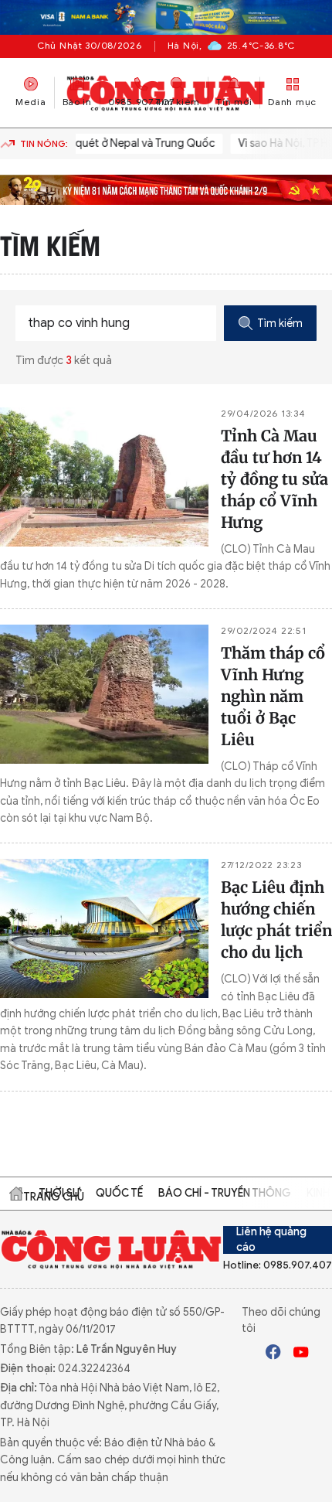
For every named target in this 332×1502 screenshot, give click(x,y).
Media (30, 101)
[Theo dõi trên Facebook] (273, 1354)
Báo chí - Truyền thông (224, 1193)
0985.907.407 (141, 101)
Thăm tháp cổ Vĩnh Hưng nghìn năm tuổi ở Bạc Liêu (273, 696)
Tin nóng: (44, 143)
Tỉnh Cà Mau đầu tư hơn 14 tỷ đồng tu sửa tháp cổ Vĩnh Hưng (274, 479)
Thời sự (59, 1193)
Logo (111, 1249)
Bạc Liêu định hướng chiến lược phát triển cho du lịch (276, 919)
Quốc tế (119, 1193)
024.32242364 (94, 1368)
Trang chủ (16, 1194)
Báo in (77, 101)
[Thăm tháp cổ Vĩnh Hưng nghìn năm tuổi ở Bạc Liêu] (104, 694)
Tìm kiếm (280, 323)
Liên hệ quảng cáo (271, 1240)
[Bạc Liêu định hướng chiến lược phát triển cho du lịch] (104, 928)
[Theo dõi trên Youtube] (301, 1354)
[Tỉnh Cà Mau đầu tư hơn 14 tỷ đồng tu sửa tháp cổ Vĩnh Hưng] (104, 477)
